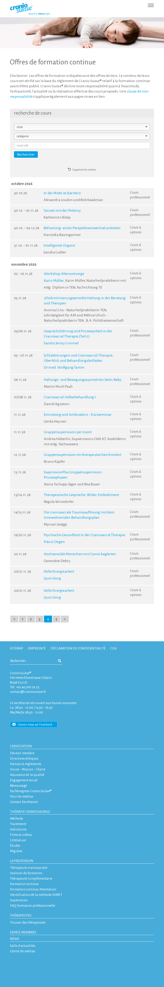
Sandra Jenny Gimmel (61, 343)
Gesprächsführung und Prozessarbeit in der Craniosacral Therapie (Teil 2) (78, 333)
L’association (21, 746)
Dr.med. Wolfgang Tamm (64, 367)
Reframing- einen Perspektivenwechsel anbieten (82, 228)
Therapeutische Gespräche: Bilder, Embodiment (81, 495)
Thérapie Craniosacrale (30, 812)
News (14, 939)
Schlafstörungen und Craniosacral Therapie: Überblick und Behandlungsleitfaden (78, 358)
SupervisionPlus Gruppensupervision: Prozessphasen (73, 474)
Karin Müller (54, 281)
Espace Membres (23, 932)
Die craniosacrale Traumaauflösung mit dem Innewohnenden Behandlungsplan (79, 514)
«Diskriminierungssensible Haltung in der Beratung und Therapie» (85, 300)
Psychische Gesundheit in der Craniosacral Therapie (84, 535)
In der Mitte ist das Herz (62, 193)
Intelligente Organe (59, 245)
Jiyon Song (52, 578)
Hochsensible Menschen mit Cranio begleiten (80, 554)
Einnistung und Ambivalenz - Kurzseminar (78, 415)
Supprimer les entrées (83, 169)
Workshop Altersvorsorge (64, 274)
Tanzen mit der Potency (62, 210)
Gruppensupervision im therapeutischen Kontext (82, 455)
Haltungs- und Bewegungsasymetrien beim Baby (83, 380)
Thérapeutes (20, 915)
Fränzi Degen (54, 542)
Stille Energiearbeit (59, 571)
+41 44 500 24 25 (27, 687)
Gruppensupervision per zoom (68, 432)
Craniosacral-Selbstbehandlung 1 (70, 397)
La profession (21, 861)
